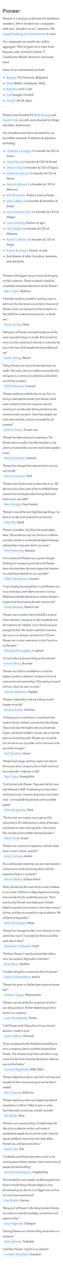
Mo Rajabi (10, 1116)
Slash (9, 83)
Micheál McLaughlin (17, 651)
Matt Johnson (12, 1241)
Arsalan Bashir (13, 710)
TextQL (11, 101)
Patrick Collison (16, 239)
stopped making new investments (24, 34)
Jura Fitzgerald (13, 1223)
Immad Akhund (16, 184)
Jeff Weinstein (15, 195)
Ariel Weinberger (15, 923)
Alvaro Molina (13, 879)
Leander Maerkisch (16, 1254)
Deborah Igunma (15, 810)
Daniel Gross (11, 120)
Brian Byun (11, 964)
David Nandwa (13, 607)
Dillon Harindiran (15, 579)
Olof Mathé (13, 229)
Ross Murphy (12, 504)
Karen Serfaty (13, 324)
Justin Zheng (12, 358)
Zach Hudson (12, 753)
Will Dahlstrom (14, 386)
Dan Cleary (11, 776)
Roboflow (12, 89)
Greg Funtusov (13, 856)
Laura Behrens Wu (18, 212)
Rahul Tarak (12, 838)
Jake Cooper (11, 291)
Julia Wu (10, 522)
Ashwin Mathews (15, 692)
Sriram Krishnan (17, 250)
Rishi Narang (42, 115)
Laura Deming (15, 223)
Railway (11, 77)
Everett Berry (12, 663)
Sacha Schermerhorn (17, 977)
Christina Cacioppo (18, 151)
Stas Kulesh (11, 1200)
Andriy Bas (11, 1149)
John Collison (14, 201)
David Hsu (13, 162)
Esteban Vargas (14, 995)
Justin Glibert (12, 1036)
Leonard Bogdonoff (16, 1069)
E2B (8, 95)
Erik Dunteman (14, 550)
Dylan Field (13, 168)
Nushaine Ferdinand (17, 946)
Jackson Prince (13, 430)
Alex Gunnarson (14, 476)
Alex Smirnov (12, 1092)
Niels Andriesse (14, 458)
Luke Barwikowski (16, 1018)
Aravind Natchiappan (17, 1172)
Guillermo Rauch (17, 173)
